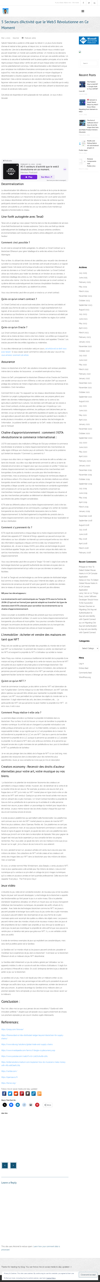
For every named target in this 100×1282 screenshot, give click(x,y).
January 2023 (84, 342)
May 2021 (83, 415)
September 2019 (85, 484)
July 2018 (83, 530)
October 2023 (84, 300)
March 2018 (84, 548)
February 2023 (85, 337)
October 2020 (84, 433)
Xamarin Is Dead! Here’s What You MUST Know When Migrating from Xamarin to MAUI (88, 106)
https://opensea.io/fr (9, 1077)
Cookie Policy (51, 1278)
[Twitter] (10, 1093)
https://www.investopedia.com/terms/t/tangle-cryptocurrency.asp (28, 1050)
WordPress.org (85, 677)
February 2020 (85, 461)
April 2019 (83, 502)
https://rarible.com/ (9, 1071)
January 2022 (84, 378)
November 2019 (85, 475)
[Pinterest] (22, 1093)
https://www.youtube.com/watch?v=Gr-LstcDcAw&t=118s (24, 1056)
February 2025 (85, 282)
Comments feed (85, 673)
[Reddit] (16, 1093)
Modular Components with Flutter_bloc (91, 162)
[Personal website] (33, 1093)
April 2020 (83, 456)
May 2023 (83, 323)
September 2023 (85, 305)
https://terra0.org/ (8, 1083)
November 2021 (85, 388)
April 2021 (83, 420)
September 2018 (85, 521)
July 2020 (83, 443)
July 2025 (83, 273)
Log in (81, 664)
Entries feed (83, 668)
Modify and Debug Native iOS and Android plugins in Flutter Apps (89, 145)
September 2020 (85, 438)
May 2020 (83, 452)
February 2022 (85, 374)
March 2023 (84, 333)
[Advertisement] (34, 121)
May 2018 (83, 539)
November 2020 (85, 429)
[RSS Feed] (39, 1093)
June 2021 (83, 410)
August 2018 (84, 525)
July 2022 (83, 355)
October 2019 (84, 479)
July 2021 (83, 406)
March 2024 (84, 291)
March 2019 (83, 507)
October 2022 (84, 351)
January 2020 (84, 466)
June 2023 (83, 319)
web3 (34, 38)
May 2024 (83, 287)
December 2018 (85, 516)
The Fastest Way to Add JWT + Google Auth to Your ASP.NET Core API (88, 86)
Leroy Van (83, 593)
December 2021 (85, 383)
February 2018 (85, 553)
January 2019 (84, 511)
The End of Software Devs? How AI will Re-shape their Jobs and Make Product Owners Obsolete (89, 126)
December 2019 (85, 470)
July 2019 (83, 488)
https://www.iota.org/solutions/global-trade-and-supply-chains (27, 1044)
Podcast (28, 38)
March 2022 (83, 369)
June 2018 (83, 534)
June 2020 (83, 447)
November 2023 (85, 296)
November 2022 (85, 346)
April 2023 (83, 328)
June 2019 (83, 493)
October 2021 (84, 392)
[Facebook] (4, 1093)
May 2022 (83, 365)
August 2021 (84, 401)
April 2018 (83, 543)
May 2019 (83, 498)
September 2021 (85, 397)
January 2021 (84, 424)
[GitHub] (27, 1093)
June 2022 (83, 360)
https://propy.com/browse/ (12, 1029)
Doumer (16, 38)
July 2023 (83, 314)
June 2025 (83, 278)
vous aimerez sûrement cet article (15, 355)
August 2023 (84, 310)
